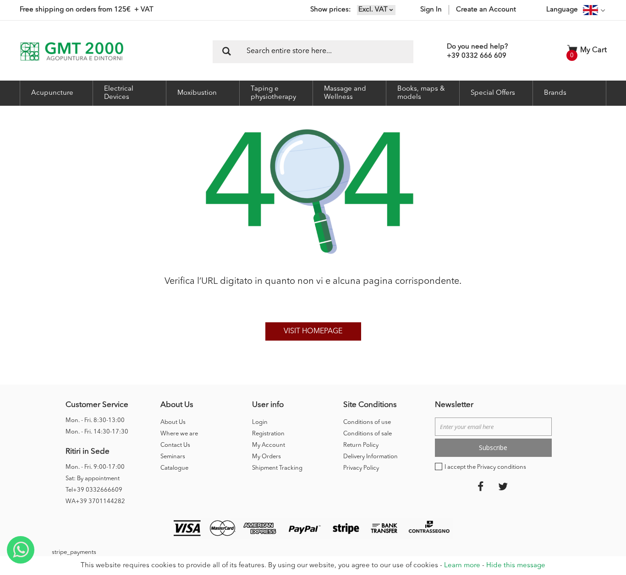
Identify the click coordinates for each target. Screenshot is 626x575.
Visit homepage (313, 331)
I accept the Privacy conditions (485, 467)
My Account (268, 445)
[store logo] (72, 51)
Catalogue (174, 468)
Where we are (179, 434)
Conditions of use (367, 422)
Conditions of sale (367, 434)
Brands (555, 93)
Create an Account (486, 9)
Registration (268, 434)
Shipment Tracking (277, 468)
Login (260, 422)
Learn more (462, 565)
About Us (173, 422)
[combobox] (313, 51)
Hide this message (515, 565)
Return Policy (361, 445)
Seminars (172, 457)
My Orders (266, 457)
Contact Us (175, 445)
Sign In (431, 9)
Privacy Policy (361, 468)
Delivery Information (370, 457)
